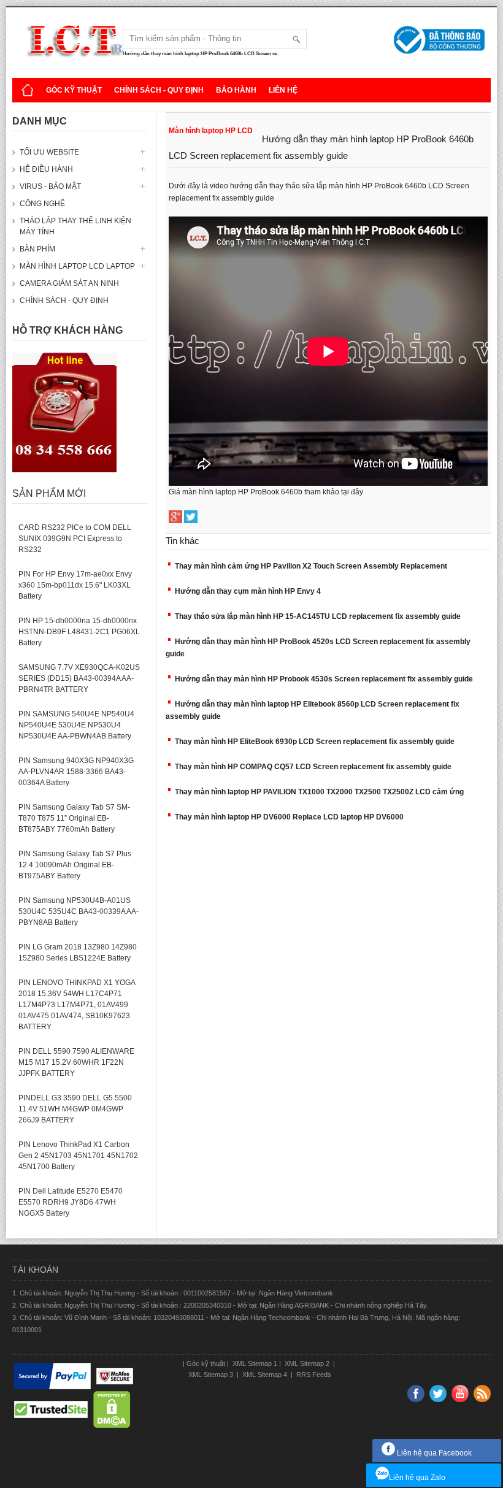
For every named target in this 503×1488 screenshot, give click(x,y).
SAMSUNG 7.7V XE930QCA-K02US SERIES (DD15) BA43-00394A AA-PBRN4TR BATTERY (79, 678)
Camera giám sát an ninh (69, 283)
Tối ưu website (49, 152)
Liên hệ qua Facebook (433, 1453)
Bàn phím (37, 249)
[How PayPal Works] (52, 1376)
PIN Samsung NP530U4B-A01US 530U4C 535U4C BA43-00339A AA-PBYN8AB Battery (78, 911)
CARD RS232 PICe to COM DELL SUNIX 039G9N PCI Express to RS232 (74, 538)
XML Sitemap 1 (254, 1363)
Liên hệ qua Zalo (417, 1477)
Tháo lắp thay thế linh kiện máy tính (75, 226)
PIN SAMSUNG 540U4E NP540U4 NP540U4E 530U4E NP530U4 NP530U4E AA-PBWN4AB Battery (76, 725)
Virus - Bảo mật (50, 186)
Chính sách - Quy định (159, 90)
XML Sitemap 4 (264, 1374)
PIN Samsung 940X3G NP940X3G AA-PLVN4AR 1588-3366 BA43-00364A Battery (76, 771)
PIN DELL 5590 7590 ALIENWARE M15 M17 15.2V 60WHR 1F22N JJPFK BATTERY (76, 1062)
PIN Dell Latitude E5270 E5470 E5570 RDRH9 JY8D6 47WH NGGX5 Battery (70, 1202)
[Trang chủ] (27, 90)
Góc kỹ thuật (74, 90)
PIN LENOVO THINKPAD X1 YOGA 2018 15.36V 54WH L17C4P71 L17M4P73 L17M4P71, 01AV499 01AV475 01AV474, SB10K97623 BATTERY (76, 1004)
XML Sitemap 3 (211, 1374)
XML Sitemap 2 (307, 1363)
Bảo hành (236, 90)
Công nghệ (42, 203)
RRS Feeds (312, 1374)
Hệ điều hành (46, 169)
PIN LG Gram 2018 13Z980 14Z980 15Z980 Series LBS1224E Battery (77, 952)
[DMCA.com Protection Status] (111, 1409)
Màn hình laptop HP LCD (211, 130)
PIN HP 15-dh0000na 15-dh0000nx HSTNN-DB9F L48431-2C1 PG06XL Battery (79, 631)
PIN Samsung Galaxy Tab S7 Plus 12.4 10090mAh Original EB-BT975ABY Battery (74, 864)
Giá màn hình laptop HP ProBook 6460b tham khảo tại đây (266, 492)
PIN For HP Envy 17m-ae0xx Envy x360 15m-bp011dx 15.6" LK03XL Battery (75, 585)
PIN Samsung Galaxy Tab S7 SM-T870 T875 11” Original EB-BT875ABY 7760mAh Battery (74, 818)
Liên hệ (283, 90)
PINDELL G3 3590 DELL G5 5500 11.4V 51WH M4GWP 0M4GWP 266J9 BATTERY (75, 1109)
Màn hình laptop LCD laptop (77, 266)
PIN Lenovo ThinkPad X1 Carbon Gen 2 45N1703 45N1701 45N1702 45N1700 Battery (78, 1155)
